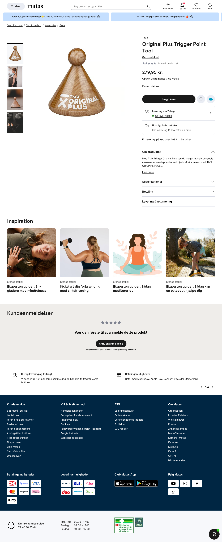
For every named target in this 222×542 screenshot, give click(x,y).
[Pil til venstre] (201, 387)
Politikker (119, 424)
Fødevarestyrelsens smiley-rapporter (81, 428)
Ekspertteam (14, 442)
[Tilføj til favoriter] (201, 99)
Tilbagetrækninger (17, 437)
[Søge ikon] (148, 6)
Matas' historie (176, 433)
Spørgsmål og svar (17, 410)
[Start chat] (214, 534)
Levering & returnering (157, 201)
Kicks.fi (172, 451)
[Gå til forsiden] (35, 6)
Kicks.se (173, 442)
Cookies (65, 424)
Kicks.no (173, 446)
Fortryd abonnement (18, 428)
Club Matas (13, 446)
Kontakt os (13, 415)
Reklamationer (15, 424)
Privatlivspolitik (69, 419)
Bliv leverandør (176, 460)
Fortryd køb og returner (20, 419)
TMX (145, 38)
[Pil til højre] (219, 16)
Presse (172, 424)
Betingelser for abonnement (76, 415)
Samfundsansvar (124, 410)
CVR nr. (172, 455)
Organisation (175, 410)
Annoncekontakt (177, 428)
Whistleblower (176, 419)
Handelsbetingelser (72, 410)
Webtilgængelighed (72, 437)
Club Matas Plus (16, 451)
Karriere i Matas (177, 437)
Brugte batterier (70, 433)
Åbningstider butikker (19, 433)
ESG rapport (121, 428)
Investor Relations (178, 415)
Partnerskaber (122, 415)
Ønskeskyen (14, 455)
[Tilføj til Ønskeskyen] (211, 99)
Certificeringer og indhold (128, 419)
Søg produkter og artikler (88, 6)
